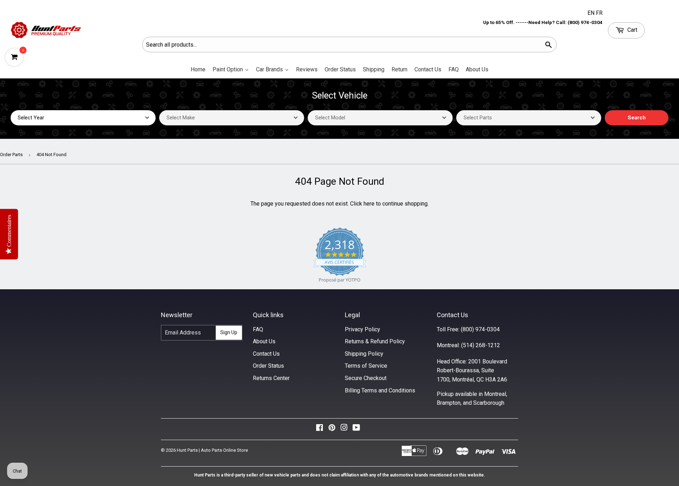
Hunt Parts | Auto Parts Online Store (212, 450)
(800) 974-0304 (480, 329)
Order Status (268, 365)
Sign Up (228, 332)
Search (637, 117)
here (369, 203)
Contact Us (266, 353)
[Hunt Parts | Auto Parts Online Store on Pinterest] (332, 429)
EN (591, 13)
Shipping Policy (364, 353)
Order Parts (11, 154)
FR (599, 13)
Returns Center (271, 378)
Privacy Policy (362, 329)
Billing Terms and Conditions (380, 390)
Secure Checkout (366, 378)
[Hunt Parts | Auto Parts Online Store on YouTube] (356, 429)
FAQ (258, 329)
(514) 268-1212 (480, 345)
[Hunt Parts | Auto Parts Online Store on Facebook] (319, 429)
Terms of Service (366, 365)
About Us (264, 341)
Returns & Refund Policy (375, 341)
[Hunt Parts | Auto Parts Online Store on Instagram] (344, 429)
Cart (631, 29)
